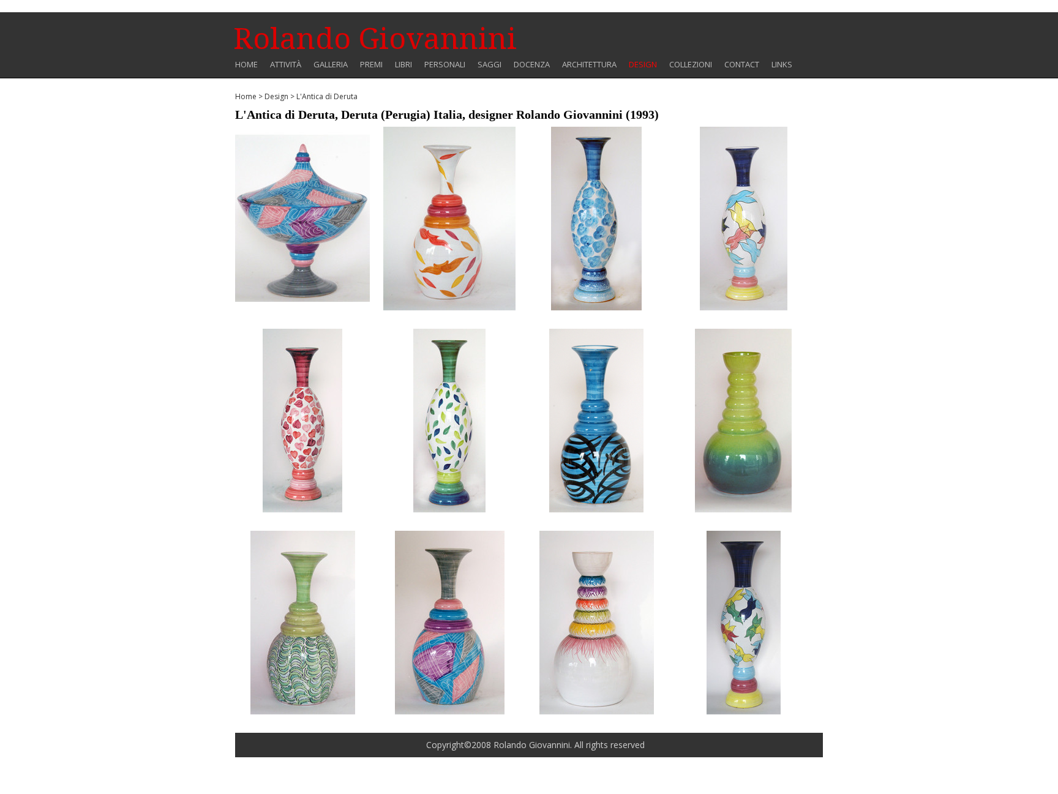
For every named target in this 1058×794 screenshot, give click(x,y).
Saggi (489, 64)
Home (246, 64)
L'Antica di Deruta (327, 96)
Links (781, 64)
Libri (403, 64)
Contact (741, 64)
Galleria (330, 64)
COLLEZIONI (690, 64)
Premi (371, 64)
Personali (444, 64)
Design (643, 64)
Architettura (589, 64)
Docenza (532, 64)
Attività (285, 64)
